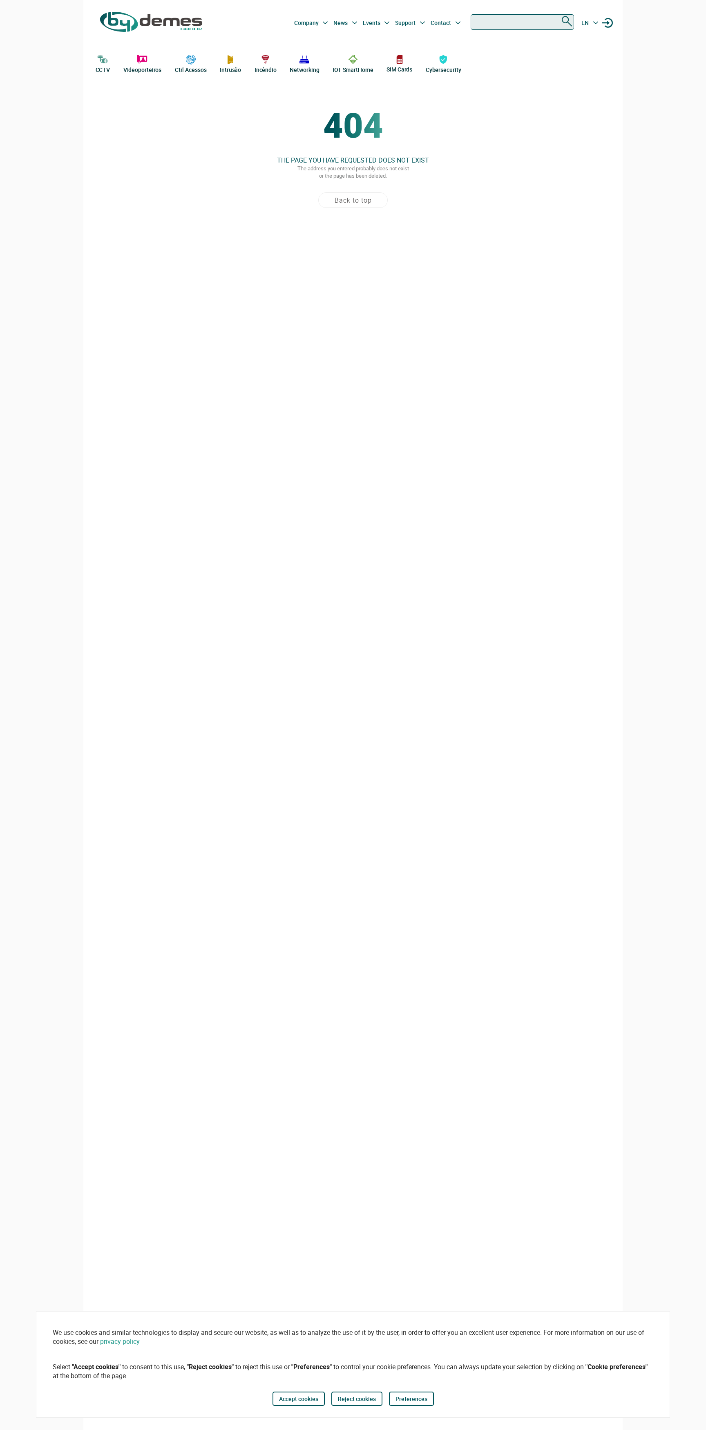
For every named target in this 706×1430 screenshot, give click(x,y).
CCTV (103, 70)
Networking (304, 70)
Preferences (411, 1399)
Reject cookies (357, 1399)
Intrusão (230, 70)
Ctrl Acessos (191, 70)
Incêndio (266, 70)
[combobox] (522, 22)
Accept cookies (298, 1399)
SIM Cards (399, 69)
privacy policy (120, 1341)
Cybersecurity (443, 70)
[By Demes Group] (151, 23)
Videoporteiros (142, 70)
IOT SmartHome (353, 70)
